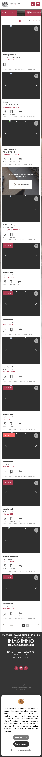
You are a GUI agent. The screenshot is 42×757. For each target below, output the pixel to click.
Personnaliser (21, 737)
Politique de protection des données (21, 687)
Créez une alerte (35, 12)
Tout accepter (21, 744)
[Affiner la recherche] (33, 4)
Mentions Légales (21, 685)
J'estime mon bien (23, 184)
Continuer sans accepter (21, 750)
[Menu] (38, 4)
